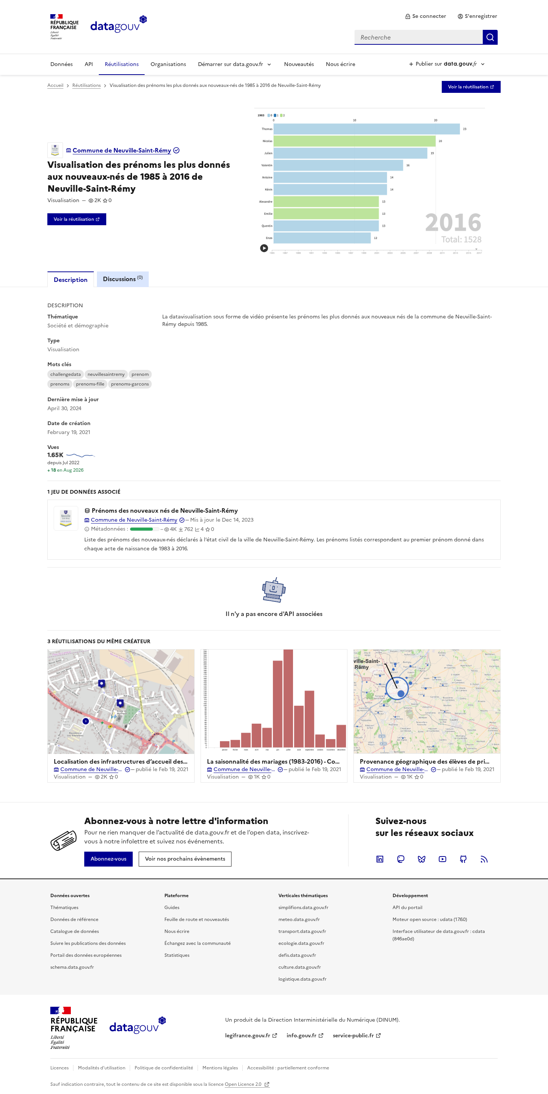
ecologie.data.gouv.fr (301, 943)
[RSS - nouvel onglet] (484, 859)
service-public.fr (353, 1036)
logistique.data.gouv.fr (302, 979)
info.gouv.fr (301, 1036)
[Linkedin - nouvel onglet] (379, 859)
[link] (426, 16)
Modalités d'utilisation (101, 1068)
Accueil (55, 85)
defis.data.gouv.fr (297, 955)
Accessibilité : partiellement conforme (288, 1068)
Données (61, 64)
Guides (171, 907)
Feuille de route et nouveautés (196, 919)
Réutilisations (122, 64)
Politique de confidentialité (164, 1068)
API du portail (407, 907)
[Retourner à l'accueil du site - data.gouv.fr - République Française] (138, 1028)
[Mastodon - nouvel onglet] (400, 859)
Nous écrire (340, 64)
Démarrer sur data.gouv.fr (230, 64)
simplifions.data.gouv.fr (303, 907)
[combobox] (426, 37)
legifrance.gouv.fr (247, 1036)
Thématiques (64, 907)
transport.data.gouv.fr (302, 931)
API (89, 64)
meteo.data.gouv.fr (299, 919)
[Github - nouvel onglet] (463, 859)
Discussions (123, 278)
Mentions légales (220, 1068)
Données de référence (74, 919)
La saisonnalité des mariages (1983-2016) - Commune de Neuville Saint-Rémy (316, 761)
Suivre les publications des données (88, 943)
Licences (59, 1068)
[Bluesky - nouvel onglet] (421, 859)
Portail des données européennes (86, 955)
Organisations (168, 64)
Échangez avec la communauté (197, 943)
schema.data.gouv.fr (72, 967)
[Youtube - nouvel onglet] (442, 859)
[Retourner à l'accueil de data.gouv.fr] (119, 26)
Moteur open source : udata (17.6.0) (430, 919)
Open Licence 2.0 (243, 1084)
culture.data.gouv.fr (299, 967)
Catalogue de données (74, 931)
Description (71, 279)
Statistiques (176, 955)
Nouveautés (299, 64)
